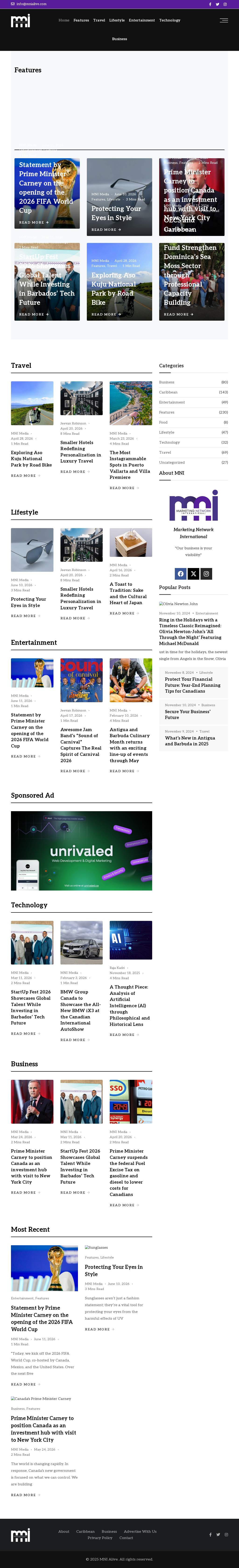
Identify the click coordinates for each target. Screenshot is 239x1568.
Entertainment (142, 20)
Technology (169, 20)
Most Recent (30, 1230)
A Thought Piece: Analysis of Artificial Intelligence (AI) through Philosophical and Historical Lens (130, 1006)
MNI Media (28, 145)
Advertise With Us (140, 1531)
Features (81, 20)
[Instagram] (206, 574)
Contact (126, 1538)
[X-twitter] (193, 574)
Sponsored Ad (32, 796)
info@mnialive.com (31, 4)
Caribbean (171, 211)
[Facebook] (180, 574)
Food (163, 422)
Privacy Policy (100, 1538)
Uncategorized (172, 462)
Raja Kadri (117, 968)
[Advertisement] (119, 113)
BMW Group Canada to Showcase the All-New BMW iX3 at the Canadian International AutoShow (80, 1010)
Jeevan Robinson (73, 423)
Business (119, 39)
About (63, 1531)
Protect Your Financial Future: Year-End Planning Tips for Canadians (193, 685)
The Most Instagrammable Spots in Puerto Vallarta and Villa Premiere (130, 465)
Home (64, 20)
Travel (99, 20)
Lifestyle (117, 20)
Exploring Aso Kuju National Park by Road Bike (31, 459)
